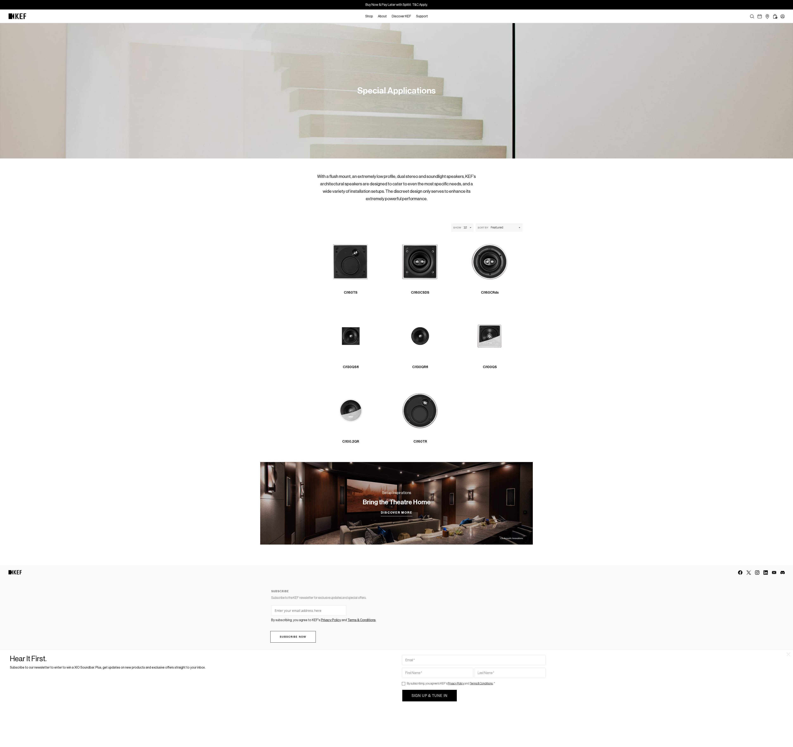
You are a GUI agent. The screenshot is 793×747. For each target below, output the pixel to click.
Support (422, 16)
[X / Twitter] (749, 572)
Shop (369, 16)
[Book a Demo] (759, 16)
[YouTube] (774, 572)
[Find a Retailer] (767, 16)
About (382, 16)
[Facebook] (740, 572)
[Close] (432, 16)
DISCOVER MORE (396, 512)
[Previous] (379, 289)
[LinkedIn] (765, 572)
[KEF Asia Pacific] (17, 16)
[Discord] (782, 572)
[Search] (752, 16)
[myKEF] (782, 16)
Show (457, 227)
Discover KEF (401, 16)
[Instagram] (757, 572)
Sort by (483, 227)
